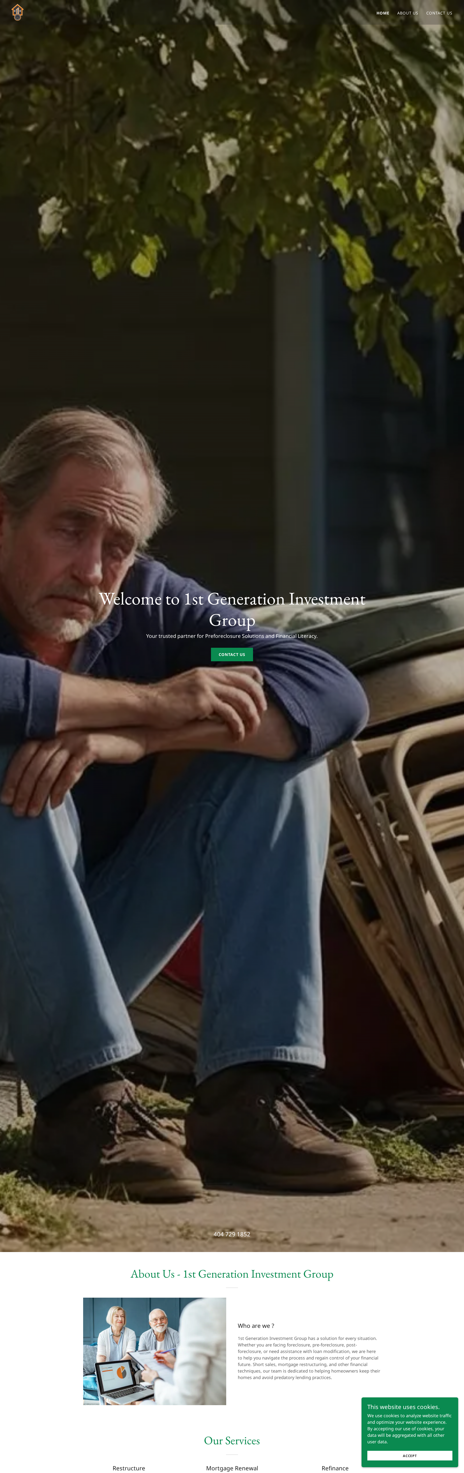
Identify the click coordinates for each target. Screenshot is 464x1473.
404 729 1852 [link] (232, 1234)
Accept (410, 1455)
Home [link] (383, 13)
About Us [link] (408, 13)
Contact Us (232, 654)
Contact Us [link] (439, 13)
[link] (17, 12)
